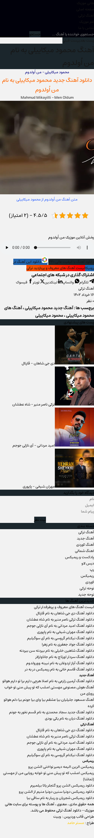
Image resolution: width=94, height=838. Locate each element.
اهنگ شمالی (84, 551)
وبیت (57, 817)
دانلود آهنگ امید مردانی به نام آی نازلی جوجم (60, 626)
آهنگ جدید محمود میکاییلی (49, 308)
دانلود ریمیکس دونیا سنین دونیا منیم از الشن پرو (56, 792)
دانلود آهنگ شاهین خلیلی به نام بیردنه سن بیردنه (56, 651)
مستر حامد (75, 823)
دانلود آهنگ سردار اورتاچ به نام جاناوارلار (65, 657)
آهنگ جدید (85, 538)
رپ (92, 570)
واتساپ (68, 282)
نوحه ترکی (87, 588)
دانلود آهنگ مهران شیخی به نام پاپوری (65, 632)
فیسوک (22, 282)
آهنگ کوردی (85, 545)
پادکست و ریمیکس (79, 557)
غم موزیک (86, 22)
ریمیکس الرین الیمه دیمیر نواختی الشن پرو (61, 767)
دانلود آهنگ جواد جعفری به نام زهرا (68, 644)
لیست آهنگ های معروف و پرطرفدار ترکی (64, 607)
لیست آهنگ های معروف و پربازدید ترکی (55, 268)
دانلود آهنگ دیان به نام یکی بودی (69, 718)
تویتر (36, 282)
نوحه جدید (86, 594)
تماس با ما (86, 28)
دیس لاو (87, 563)
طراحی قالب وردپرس (79, 817)
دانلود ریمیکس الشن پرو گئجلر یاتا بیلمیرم (62, 785)
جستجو (34, 34)
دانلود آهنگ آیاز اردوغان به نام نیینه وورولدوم (60, 663)
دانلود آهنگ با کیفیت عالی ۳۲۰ (71, 262)
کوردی (89, 582)
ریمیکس (87, 576)
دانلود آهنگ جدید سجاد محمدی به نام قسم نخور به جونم (51, 712)
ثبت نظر (40, 520)
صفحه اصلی (85, 9)
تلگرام (84, 282)
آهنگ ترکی (86, 15)
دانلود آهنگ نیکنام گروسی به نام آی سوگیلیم (60, 638)
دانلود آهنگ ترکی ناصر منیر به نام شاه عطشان (60, 619)
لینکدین (51, 282)
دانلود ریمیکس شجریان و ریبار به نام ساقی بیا (60, 798)
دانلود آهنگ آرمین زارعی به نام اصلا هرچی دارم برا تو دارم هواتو (48, 681)
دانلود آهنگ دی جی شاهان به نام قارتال (65, 613)
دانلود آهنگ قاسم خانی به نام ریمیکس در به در (59, 669)
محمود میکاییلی (33, 80)
